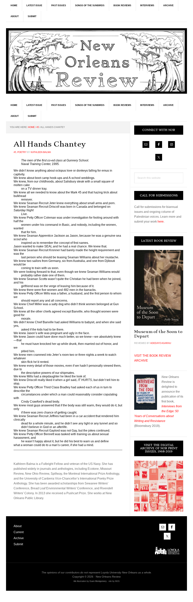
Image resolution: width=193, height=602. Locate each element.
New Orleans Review (96, 61)
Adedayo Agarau (160, 343)
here (161, 221)
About (17, 526)
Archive (19, 538)
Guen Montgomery (98, 581)
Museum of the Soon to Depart (158, 333)
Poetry (22, 152)
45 (15, 152)
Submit (18, 544)
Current (19, 532)
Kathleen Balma (41, 152)
